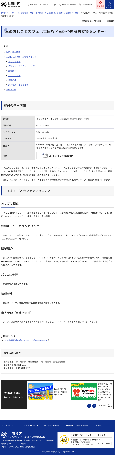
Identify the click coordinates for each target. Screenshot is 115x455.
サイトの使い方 (32, 425)
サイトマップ (99, 425)
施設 (32, 13)
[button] (32, 4)
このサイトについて (12, 425)
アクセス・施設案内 (69, 4)
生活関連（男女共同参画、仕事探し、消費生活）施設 (57, 13)
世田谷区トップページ (10, 13)
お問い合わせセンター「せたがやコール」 (92, 435)
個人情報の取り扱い (52, 425)
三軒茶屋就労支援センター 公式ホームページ (26, 340)
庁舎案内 (50, 440)
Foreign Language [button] (49, 4)
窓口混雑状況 (87, 4)
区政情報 (24, 13)
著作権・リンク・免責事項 (77, 425)
